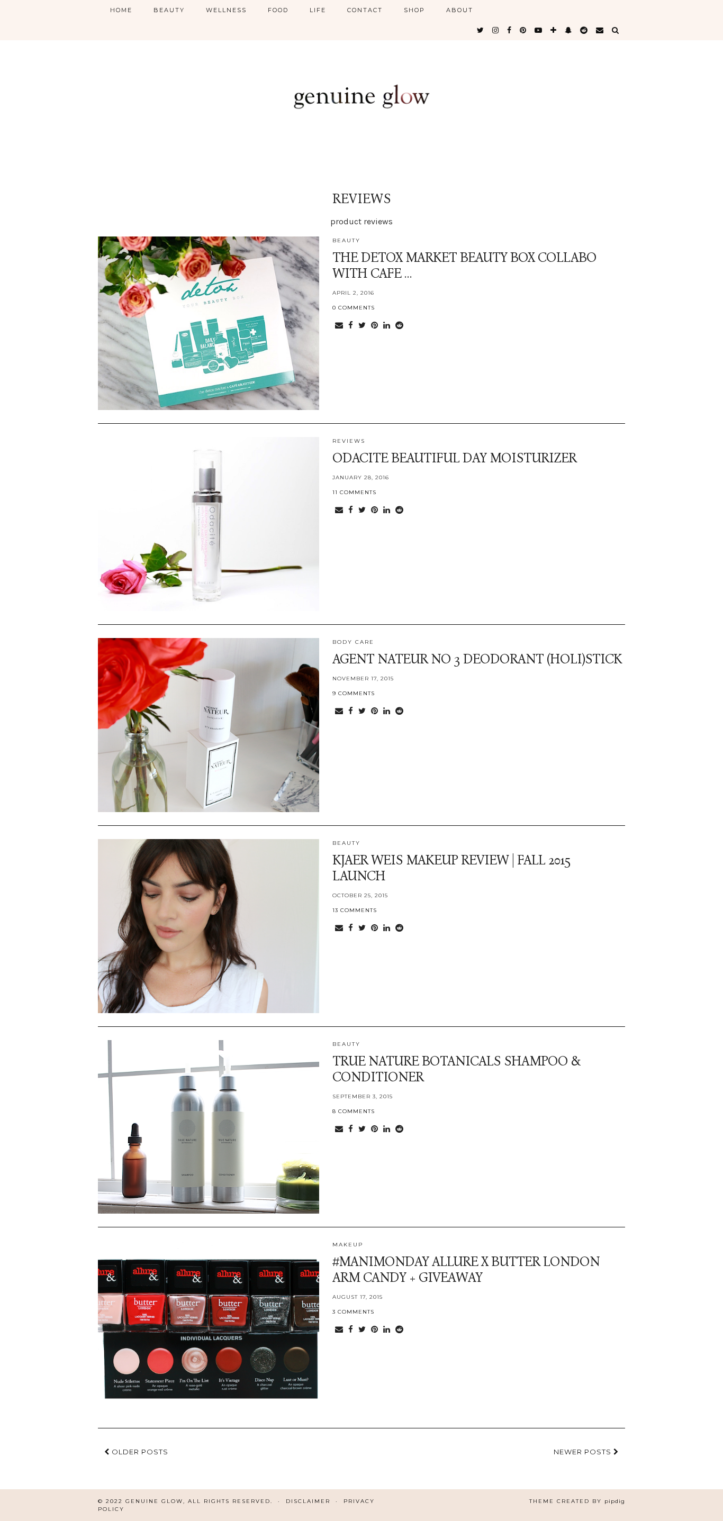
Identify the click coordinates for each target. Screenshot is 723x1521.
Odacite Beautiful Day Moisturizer (454, 458)
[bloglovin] (553, 30)
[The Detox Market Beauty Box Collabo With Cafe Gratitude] (208, 323)
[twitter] (481, 30)
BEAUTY (169, 10)
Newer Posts (583, 1451)
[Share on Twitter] (362, 325)
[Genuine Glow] (361, 86)
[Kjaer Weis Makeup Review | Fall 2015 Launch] (208, 926)
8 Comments (353, 1111)
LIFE (318, 10)
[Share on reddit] (399, 325)
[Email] (600, 30)
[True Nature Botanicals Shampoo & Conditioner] (208, 1127)
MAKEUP (347, 1244)
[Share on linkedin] (387, 325)
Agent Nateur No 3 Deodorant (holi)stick (477, 659)
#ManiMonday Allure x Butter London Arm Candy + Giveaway (466, 1270)
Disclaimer (308, 1501)
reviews (348, 441)
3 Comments (353, 1311)
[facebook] (509, 30)
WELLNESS (226, 10)
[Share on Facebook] (351, 325)
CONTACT (365, 10)
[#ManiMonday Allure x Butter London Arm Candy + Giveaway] (208, 1328)
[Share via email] (339, 325)
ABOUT (459, 10)
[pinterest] (523, 30)
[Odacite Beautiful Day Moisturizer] (208, 524)
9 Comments (353, 693)
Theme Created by (577, 1501)
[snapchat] (569, 30)
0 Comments (353, 307)
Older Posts (139, 1451)
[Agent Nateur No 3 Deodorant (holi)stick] (208, 725)
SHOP (414, 10)
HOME (121, 10)
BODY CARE (353, 642)
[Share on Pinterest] (374, 325)
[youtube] (539, 30)
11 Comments (354, 492)
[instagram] (496, 30)
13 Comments (354, 910)
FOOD (278, 10)
